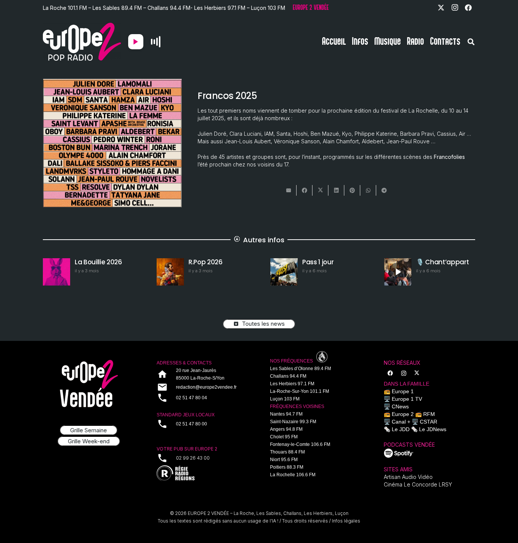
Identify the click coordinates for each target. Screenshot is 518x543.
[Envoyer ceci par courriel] (289, 190)
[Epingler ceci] (352, 190)
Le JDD (401, 429)
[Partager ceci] (304, 190)
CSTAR (428, 422)
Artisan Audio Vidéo (408, 477)
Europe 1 (403, 391)
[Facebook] (468, 7)
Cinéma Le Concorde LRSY (418, 484)
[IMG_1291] (399, 453)
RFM (429, 414)
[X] (441, 7)
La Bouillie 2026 (98, 262)
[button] (471, 41)
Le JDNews (432, 429)
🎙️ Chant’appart (442, 262)
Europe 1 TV (407, 399)
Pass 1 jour (317, 262)
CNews (400, 406)
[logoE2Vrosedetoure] (89, 383)
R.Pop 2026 (205, 262)
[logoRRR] (202, 473)
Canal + (401, 422)
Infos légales (346, 521)
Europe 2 (403, 414)
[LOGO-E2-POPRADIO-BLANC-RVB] (82, 42)
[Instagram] (454, 7)
